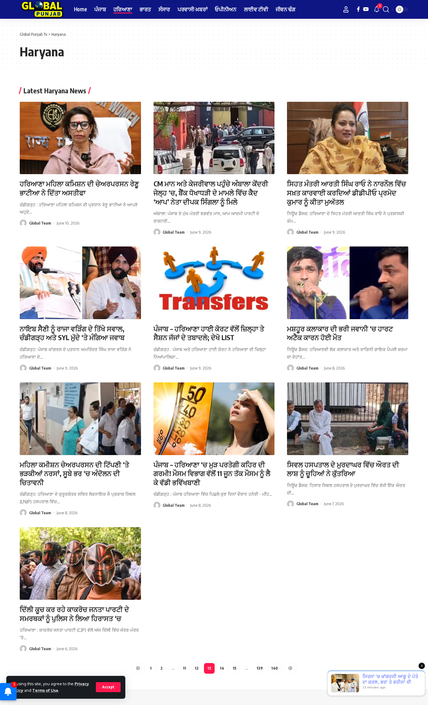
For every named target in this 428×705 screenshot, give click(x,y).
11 (184, 668)
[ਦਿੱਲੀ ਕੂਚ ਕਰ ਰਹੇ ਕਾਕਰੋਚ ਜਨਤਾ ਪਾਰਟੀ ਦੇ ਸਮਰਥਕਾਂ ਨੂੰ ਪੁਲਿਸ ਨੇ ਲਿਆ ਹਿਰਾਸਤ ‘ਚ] (80, 563)
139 (260, 668)
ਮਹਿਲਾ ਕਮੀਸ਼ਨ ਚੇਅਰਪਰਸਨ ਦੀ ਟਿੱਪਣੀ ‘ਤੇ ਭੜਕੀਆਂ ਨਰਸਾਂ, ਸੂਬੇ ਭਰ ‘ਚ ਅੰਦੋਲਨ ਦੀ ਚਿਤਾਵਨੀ (74, 473)
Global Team (40, 222)
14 (222, 668)
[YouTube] (366, 9)
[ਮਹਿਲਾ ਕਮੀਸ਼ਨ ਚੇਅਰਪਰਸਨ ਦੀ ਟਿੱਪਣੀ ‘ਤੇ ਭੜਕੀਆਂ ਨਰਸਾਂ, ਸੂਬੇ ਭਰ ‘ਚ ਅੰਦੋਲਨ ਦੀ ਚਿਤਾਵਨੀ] (80, 418)
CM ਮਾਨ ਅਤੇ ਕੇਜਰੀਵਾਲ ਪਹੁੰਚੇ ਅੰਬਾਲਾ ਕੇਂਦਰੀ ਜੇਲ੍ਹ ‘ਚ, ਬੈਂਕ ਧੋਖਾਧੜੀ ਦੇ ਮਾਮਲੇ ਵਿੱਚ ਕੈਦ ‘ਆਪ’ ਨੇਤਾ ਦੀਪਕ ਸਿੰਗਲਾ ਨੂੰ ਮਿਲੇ (211, 192)
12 (197, 668)
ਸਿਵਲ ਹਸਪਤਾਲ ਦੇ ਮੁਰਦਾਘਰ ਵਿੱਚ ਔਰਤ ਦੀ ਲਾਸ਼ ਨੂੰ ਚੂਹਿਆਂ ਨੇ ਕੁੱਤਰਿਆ (343, 469)
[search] (386, 9)
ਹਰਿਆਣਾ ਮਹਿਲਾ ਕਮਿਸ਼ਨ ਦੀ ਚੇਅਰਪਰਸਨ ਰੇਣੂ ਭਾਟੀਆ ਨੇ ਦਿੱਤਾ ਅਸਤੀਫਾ (79, 188)
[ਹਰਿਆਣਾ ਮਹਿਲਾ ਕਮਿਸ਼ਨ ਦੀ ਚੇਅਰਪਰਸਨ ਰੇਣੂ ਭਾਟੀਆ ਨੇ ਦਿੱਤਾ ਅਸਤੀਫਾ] (80, 138)
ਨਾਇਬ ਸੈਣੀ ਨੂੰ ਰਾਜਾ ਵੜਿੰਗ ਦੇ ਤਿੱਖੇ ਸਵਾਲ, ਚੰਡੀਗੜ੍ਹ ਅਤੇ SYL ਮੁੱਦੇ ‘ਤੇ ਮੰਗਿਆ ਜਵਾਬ (72, 333)
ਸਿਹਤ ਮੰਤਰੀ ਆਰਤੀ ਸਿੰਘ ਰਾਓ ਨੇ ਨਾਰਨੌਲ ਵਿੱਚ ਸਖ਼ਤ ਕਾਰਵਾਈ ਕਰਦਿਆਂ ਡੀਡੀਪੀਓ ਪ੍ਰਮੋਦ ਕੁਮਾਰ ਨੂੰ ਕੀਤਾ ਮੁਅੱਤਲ (346, 192)
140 (274, 668)
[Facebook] (358, 9)
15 (234, 668)
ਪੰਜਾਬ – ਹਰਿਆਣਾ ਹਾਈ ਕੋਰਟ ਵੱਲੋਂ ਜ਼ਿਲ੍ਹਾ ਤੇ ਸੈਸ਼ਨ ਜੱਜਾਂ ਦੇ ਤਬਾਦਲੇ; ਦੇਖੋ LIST (209, 333)
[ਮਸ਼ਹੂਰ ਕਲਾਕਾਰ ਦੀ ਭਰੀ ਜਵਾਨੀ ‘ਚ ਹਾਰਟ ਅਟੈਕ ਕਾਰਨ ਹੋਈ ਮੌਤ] (347, 282)
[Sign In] (346, 9)
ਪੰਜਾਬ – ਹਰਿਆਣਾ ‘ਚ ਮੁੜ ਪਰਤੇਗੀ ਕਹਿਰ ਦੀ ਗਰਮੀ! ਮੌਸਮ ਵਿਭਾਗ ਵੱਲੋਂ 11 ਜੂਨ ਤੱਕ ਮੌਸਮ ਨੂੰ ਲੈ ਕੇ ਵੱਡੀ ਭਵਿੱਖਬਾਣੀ (212, 473)
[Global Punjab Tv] (42, 9)
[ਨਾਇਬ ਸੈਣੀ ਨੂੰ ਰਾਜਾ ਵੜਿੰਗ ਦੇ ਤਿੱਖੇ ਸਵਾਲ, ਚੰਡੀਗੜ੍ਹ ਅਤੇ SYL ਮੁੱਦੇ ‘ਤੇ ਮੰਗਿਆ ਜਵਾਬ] (80, 282)
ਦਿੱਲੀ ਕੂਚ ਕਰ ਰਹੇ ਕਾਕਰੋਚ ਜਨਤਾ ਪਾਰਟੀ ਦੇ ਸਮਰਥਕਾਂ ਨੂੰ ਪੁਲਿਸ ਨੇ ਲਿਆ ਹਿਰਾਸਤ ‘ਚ (74, 614)
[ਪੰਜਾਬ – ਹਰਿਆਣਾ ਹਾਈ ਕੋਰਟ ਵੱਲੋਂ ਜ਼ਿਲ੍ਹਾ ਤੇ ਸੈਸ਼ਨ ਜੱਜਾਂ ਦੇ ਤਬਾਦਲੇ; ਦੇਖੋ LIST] (214, 282)
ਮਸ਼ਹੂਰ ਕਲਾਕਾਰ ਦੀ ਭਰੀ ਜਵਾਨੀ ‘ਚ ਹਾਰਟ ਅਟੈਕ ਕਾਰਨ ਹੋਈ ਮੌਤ (340, 333)
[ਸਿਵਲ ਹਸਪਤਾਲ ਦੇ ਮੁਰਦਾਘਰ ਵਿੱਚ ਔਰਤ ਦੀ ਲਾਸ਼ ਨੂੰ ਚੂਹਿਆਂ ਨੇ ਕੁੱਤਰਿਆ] (347, 418)
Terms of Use (45, 690)
